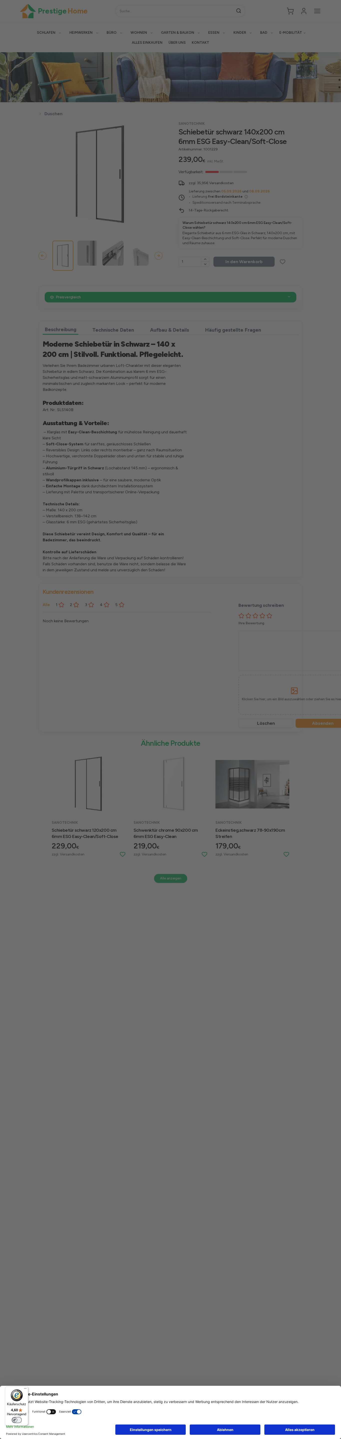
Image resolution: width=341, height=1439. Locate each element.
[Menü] (25, 1390)
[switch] (17, 1420)
